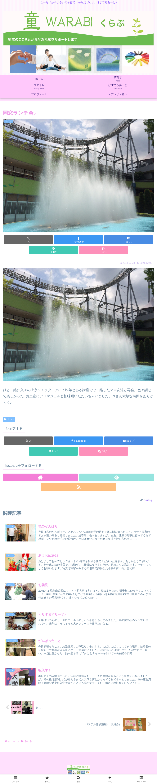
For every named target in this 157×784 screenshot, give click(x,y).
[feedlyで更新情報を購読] (116, 477)
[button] (103, 250)
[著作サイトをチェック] (40, 477)
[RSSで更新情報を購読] (78, 487)
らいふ (10, 419)
